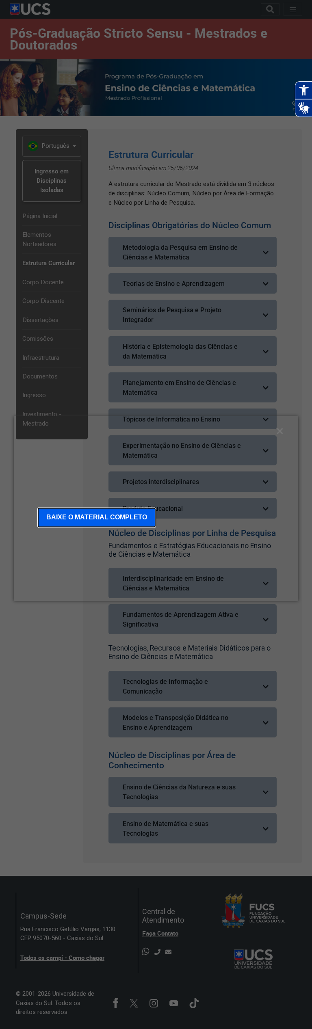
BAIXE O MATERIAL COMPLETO (96, 517)
